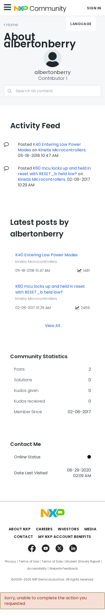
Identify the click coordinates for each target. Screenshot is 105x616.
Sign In (94, 8)
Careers (44, 529)
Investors (68, 529)
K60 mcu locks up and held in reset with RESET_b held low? (54, 171)
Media (90, 529)
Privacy (10, 561)
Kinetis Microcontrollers (62, 150)
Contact (23, 536)
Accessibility (37, 568)
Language (80, 23)
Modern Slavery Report (82, 561)
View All (52, 326)
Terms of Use (29, 561)
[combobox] (52, 91)
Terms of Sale (52, 561)
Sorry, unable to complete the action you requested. (45, 600)
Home (12, 25)
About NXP (20, 529)
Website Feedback (63, 568)
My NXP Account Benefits (64, 536)
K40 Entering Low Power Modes (46, 255)
